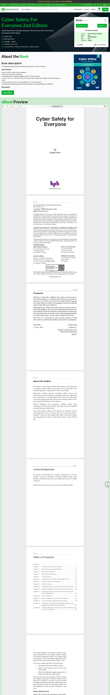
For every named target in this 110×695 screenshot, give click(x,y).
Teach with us (88, 4)
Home (5, 4)
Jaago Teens (8, 36)
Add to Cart (82, 25)
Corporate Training (60, 4)
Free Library (32, 4)
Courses (86, 9)
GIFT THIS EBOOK (101, 45)
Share (81, 45)
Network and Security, (22, 47)
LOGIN (105, 9)
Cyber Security (34, 47)
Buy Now (103, 25)
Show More (7, 93)
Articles (49, 4)
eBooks (93, 9)
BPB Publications (9, 39)
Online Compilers (14, 4)
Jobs (24, 4)
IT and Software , (9, 47)
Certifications (78, 9)
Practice (41, 4)
